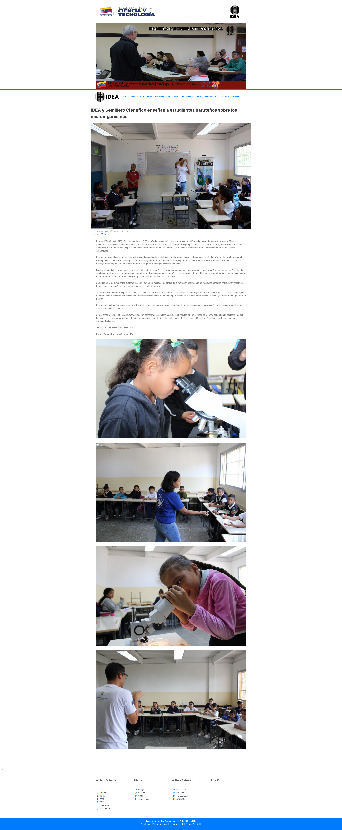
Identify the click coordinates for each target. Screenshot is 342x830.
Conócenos (136, 97)
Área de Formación (205, 97)
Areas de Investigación (157, 97)
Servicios (177, 97)
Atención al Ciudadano (229, 97)
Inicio (125, 97)
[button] (100, 56)
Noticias (190, 97)
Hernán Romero (102, 231)
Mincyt (104, 234)
